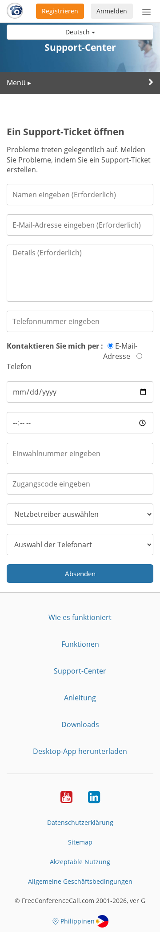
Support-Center (80, 671)
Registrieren (60, 11)
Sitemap (80, 842)
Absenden (80, 573)
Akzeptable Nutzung (80, 861)
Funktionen (80, 644)
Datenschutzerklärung (80, 822)
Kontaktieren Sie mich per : (55, 346)
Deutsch (78, 32)
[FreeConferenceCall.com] (15, 11)
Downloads (80, 724)
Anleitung (80, 698)
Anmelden (111, 11)
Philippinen (77, 921)
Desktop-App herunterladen (80, 751)
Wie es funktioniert (80, 617)
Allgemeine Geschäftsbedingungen (80, 881)
